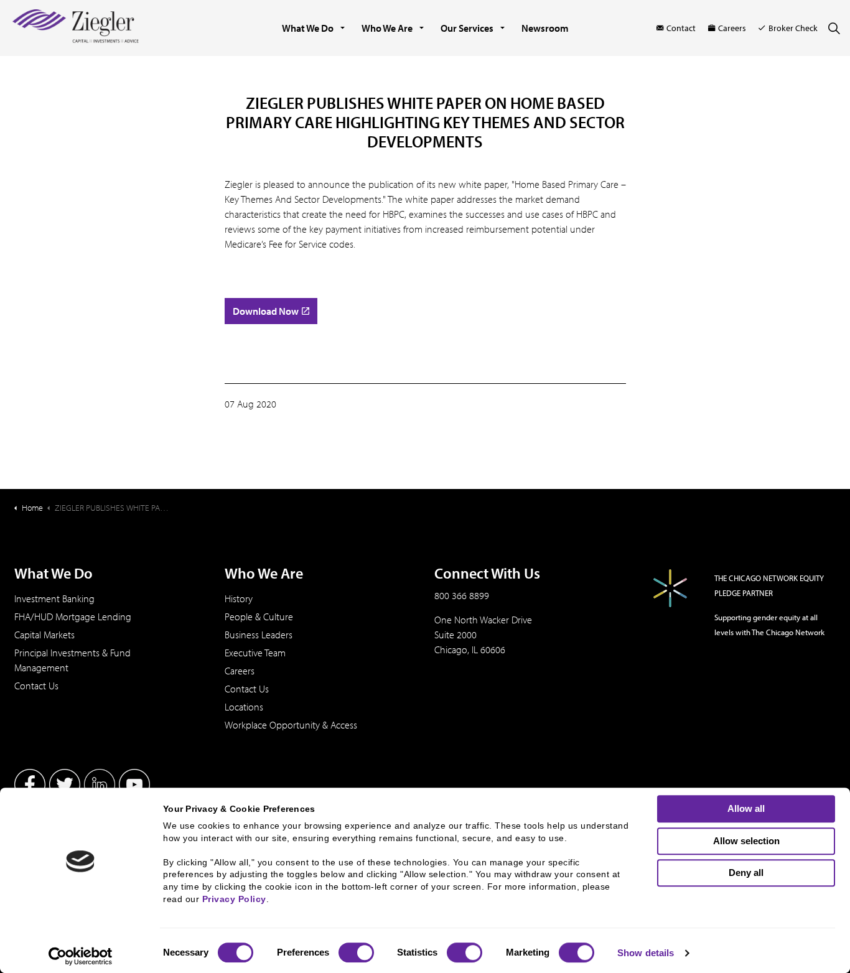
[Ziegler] (75, 28)
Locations (244, 707)
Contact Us (36, 685)
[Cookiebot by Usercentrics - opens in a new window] (80, 956)
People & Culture (259, 616)
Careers (732, 28)
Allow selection (746, 841)
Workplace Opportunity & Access (291, 725)
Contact (681, 28)
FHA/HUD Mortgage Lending (72, 616)
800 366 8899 (461, 595)
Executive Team (255, 652)
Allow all (746, 808)
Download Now (266, 311)
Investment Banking (54, 598)
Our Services (467, 28)
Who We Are (387, 28)
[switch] (356, 952)
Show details (645, 952)
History (239, 598)
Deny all (746, 872)
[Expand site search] (834, 28)
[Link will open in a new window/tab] (29, 784)
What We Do (308, 28)
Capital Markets (44, 634)
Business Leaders (258, 634)
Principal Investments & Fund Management (72, 660)
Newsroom (545, 28)
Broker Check (793, 28)
